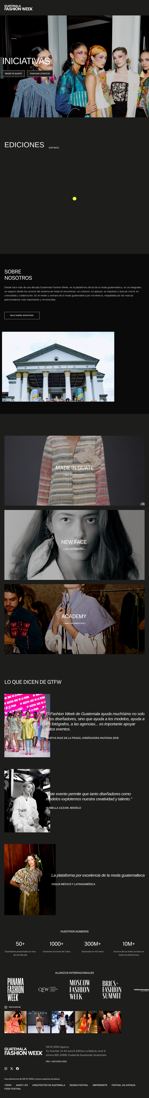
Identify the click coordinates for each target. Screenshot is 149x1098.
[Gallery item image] (15, 1022)
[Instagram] (5, 1068)
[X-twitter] (11, 1068)
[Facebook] (17, 1068)
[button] (13, 73)
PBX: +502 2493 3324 (56, 1061)
